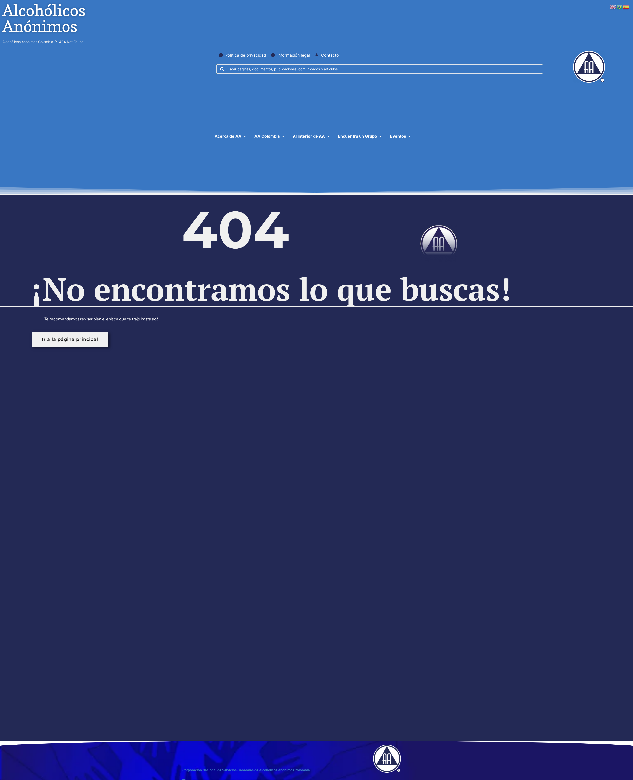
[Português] (619, 6)
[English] (613, 6)
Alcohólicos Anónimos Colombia (27, 42)
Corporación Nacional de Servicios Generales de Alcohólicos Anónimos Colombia (246, 770)
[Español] (626, 6)
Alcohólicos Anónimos (44, 18)
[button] (230, 136)
